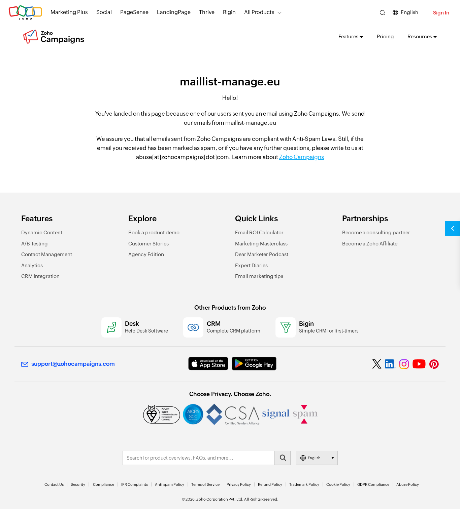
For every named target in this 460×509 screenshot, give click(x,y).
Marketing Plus (69, 12)
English (409, 12)
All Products (259, 12)
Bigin (229, 12)
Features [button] (348, 36)
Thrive (207, 12)
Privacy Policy (239, 484)
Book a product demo (153, 232)
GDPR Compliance (373, 484)
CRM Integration (40, 276)
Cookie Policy (338, 484)
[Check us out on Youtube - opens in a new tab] (419, 364)
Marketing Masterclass (261, 243)
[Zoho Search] (382, 12)
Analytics (32, 265)
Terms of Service (205, 484)
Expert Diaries (251, 265)
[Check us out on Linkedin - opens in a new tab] (390, 364)
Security (78, 484)
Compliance (103, 484)
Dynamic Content (41, 232)
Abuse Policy (407, 484)
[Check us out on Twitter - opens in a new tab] (377, 364)
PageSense (134, 12)
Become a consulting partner (376, 232)
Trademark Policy (304, 484)
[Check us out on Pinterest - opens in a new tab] (434, 364)
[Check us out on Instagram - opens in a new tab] (404, 364)
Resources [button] (419, 36)
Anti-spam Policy (169, 484)
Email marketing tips (259, 276)
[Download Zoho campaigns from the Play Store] (254, 363)
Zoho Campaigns (301, 157)
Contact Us (54, 484)
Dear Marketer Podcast (261, 254)
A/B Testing (34, 243)
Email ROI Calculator (259, 232)
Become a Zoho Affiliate (369, 243)
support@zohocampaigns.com (73, 363)
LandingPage (174, 12)
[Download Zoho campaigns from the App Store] (208, 363)
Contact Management (46, 254)
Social (104, 12)
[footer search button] (282, 458)
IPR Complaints (134, 484)
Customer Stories (148, 243)
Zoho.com (25, 13)
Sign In (441, 12)
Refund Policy (270, 484)
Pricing (385, 36)
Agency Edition (146, 254)
